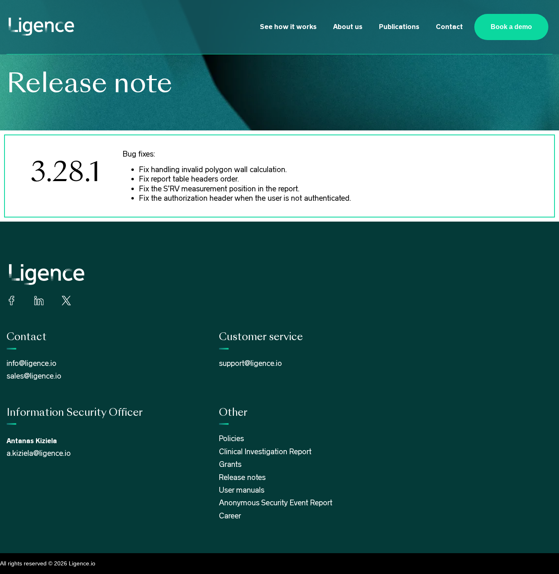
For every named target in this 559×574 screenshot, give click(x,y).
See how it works (288, 26)
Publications (399, 26)
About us (348, 26)
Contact (449, 26)
